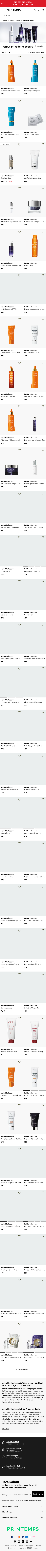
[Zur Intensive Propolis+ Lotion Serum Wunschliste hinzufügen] (43, 1148)
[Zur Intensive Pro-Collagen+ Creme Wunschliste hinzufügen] (19, 450)
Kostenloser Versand (13, 1449)
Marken (18, 20)
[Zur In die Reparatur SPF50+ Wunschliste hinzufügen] (19, 275)
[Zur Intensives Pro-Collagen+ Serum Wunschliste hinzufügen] (43, 406)
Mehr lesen (5, 1428)
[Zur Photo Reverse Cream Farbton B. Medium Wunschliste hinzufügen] (19, 1105)
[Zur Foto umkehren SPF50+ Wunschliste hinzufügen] (43, 319)
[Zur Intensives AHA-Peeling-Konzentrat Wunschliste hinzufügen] (19, 886)
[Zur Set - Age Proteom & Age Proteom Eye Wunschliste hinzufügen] (19, 1323)
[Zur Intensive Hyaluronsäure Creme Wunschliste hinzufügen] (43, 843)
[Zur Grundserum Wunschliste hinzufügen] (19, 537)
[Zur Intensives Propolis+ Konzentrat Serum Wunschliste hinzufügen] (19, 1148)
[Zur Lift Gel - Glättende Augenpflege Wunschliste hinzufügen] (43, 1236)
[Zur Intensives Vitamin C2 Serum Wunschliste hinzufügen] (43, 1192)
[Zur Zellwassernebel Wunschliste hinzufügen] (19, 974)
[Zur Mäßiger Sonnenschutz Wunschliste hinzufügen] (43, 537)
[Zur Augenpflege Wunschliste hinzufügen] (19, 799)
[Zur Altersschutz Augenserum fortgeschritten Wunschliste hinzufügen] (19, 188)
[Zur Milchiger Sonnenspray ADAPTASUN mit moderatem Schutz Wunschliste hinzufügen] (43, 362)
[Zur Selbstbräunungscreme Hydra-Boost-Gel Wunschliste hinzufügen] (19, 493)
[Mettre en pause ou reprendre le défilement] (2, 3)
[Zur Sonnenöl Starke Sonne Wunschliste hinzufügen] (43, 799)
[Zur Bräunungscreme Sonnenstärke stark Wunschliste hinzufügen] (43, 275)
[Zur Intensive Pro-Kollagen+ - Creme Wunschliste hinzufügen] (43, 188)
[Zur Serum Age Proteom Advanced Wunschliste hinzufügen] (43, 450)
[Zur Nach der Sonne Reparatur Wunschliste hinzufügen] (19, 100)
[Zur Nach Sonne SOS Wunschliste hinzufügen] (19, 843)
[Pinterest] (27, 1541)
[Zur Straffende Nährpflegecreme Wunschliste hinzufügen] (43, 624)
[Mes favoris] (39, 10)
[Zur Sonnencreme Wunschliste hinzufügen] (43, 581)
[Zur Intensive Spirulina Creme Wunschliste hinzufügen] (19, 930)
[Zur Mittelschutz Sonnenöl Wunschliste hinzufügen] (19, 362)
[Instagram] (19, 1541)
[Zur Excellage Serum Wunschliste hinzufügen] (19, 144)
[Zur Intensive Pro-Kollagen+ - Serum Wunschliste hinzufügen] (19, 231)
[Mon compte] (34, 10)
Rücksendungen (12, 1456)
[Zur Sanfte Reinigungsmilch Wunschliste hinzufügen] (43, 144)
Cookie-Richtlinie (10, 1546)
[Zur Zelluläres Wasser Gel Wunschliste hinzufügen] (43, 974)
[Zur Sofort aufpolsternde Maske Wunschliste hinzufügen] (43, 712)
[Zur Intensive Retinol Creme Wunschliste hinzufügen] (43, 930)
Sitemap (38, 1546)
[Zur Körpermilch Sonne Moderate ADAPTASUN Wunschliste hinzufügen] (19, 57)
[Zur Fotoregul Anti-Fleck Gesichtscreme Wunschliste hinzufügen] (19, 668)
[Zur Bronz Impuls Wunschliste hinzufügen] (43, 231)
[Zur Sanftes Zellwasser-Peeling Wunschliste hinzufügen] (43, 1017)
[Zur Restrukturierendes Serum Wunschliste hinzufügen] (19, 755)
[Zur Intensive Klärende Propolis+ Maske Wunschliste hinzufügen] (43, 1105)
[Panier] (43, 10)
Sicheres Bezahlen (12, 1442)
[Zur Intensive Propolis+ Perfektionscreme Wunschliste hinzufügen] (19, 1192)
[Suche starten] (4, 15)
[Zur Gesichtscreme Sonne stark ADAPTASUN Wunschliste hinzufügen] (19, 319)
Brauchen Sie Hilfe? (13, 1466)
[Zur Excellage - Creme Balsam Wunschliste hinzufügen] (19, 1236)
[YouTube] (31, 1541)
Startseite (4, 20)
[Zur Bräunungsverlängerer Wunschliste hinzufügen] (43, 57)
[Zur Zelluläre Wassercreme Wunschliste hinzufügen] (19, 1017)
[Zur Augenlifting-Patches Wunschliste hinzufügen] (43, 100)
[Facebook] (15, 1541)
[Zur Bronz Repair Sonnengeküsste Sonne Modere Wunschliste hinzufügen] (19, 1061)
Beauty (12, 20)
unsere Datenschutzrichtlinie (32, 1500)
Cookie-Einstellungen (25, 1546)
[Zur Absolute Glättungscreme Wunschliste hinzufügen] (19, 712)
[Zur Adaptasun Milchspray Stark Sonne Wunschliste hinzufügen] (19, 406)
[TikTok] (23, 1541)
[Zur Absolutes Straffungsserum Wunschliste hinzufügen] (43, 668)
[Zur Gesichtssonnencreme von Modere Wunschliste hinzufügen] (19, 581)
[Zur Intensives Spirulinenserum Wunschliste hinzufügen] (43, 886)
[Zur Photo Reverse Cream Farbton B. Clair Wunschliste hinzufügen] (43, 1061)
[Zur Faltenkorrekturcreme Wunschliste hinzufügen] (43, 755)
